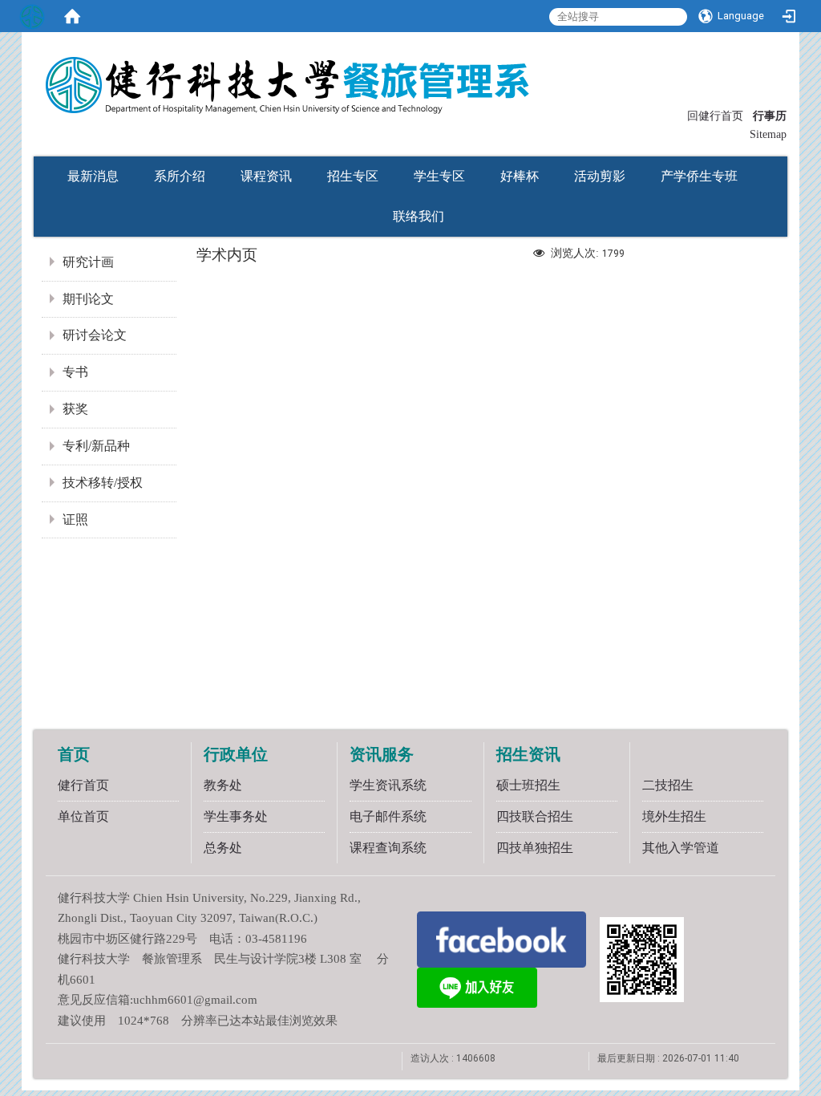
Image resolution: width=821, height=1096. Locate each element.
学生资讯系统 (388, 785)
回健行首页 (715, 116)
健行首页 (83, 785)
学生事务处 (236, 816)
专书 (75, 372)
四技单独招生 (534, 847)
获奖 (75, 409)
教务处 (223, 785)
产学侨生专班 (699, 176)
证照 (75, 519)
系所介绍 (179, 176)
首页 (74, 754)
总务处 (223, 847)
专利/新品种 (96, 446)
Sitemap (768, 134)
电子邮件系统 (388, 816)
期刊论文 (88, 299)
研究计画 (88, 262)
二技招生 (668, 785)
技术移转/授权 (103, 482)
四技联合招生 (534, 816)
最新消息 (93, 176)
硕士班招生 (528, 785)
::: (680, 114)
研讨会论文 (95, 335)
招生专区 (352, 176)
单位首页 (83, 816)
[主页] (370, 75)
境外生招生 (674, 816)
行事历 (770, 116)
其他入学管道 (680, 847)
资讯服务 (382, 754)
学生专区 (439, 176)
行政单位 (236, 754)
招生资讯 (528, 754)
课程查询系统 (388, 847)
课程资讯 (266, 176)
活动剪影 (599, 176)
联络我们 (418, 216)
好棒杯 (519, 176)
